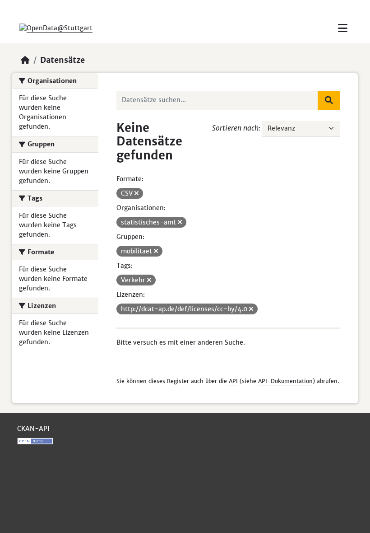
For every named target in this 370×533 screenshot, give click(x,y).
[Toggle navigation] (343, 28)
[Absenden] (329, 100)
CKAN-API (33, 429)
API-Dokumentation (285, 381)
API (233, 381)
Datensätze (62, 60)
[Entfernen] (136, 193)
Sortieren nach (235, 127)
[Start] (25, 60)
